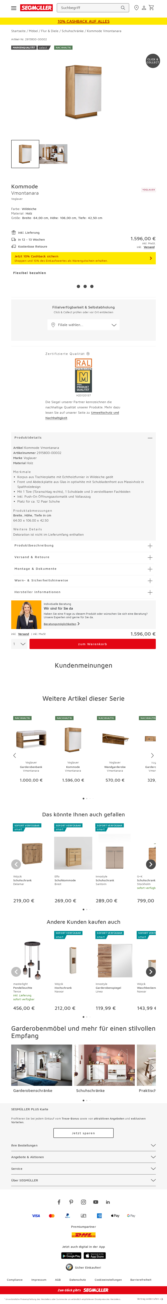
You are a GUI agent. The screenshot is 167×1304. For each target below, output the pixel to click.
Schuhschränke (90, 1090)
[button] (83, 324)
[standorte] (137, 7)
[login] (144, 7)
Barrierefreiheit (140, 1279)
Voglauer (17, 198)
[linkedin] (107, 1203)
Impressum (38, 1279)
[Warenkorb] (152, 7)
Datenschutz (77, 1279)
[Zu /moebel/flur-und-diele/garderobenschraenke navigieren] (41, 1065)
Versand (149, 247)
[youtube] (95, 1203)
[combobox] (19, 644)
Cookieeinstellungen (108, 1279)
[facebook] (59, 1203)
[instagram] (83, 1203)
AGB (58, 1279)
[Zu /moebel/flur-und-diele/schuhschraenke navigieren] (104, 1065)
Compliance (15, 1279)
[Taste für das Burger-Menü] (13, 7)
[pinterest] (71, 1203)
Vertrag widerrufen (148, 1298)
